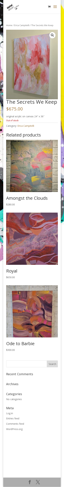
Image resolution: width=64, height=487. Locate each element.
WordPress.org (14, 429)
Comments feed (15, 423)
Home (9, 25)
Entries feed (12, 418)
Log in (9, 413)
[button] (52, 35)
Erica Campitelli (21, 25)
